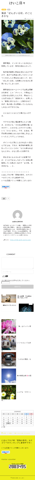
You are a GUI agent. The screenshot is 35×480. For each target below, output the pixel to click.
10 (4, 419)
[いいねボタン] (3, 198)
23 (31, 421)
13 (17, 419)
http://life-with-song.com (20, 240)
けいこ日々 (17, 3)
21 (22, 421)
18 (8, 421)
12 (13, 419)
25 (8, 423)
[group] (17, 450)
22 (26, 421)
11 (8, 419)
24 (4, 423)
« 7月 (3, 427)
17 (4, 421)
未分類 (3, 9)
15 (26, 419)
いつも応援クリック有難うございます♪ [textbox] (15, 448)
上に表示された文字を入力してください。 (16, 280)
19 (13, 421)
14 (22, 419)
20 (17, 421)
